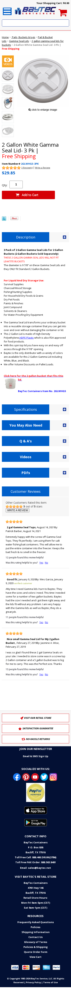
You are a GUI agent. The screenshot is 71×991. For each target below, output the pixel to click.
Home (5, 37)
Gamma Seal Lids (19, 41)
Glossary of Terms (35, 942)
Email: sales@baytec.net (35, 867)
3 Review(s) (27, 167)
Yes (41, 562)
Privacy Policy (33, 982)
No (46, 562)
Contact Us (35, 937)
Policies (35, 927)
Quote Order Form (35, 952)
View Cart (35, 957)
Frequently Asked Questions (35, 922)
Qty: (4, 185)
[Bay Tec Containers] (35, 15)
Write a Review (42, 167)
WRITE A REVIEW (17, 510)
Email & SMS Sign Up (35, 756)
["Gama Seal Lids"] (8, 61)
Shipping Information (36, 932)
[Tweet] (4, 219)
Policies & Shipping (35, 947)
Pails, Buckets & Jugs (23, 37)
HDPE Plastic (27, 337)
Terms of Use (50, 982)
